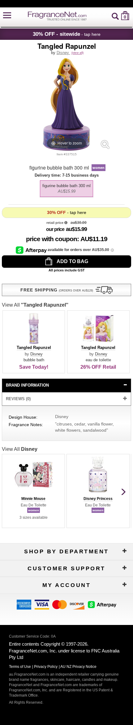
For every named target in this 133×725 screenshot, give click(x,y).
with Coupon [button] (51, 238)
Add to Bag (72, 261)
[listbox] (66, 187)
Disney (63, 52)
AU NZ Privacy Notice (78, 666)
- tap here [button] (67, 34)
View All (35, 305)
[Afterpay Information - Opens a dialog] (32, 250)
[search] (115, 15)
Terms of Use (20, 666)
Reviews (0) (18, 398)
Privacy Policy (46, 666)
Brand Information (27, 385)
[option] (66, 188)
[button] (7, 15)
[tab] (66, 385)
